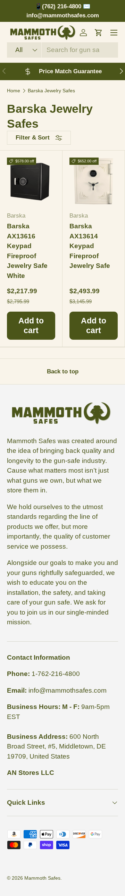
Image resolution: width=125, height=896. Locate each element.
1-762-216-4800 (56, 673)
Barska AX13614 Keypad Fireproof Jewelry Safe (89, 245)
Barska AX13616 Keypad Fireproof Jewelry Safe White (27, 250)
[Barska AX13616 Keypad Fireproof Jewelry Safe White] (31, 182)
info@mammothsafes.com (67, 690)
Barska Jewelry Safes (51, 90)
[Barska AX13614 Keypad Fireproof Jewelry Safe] (93, 182)
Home (13, 90)
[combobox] (62, 50)
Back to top (62, 371)
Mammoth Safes (42, 878)
